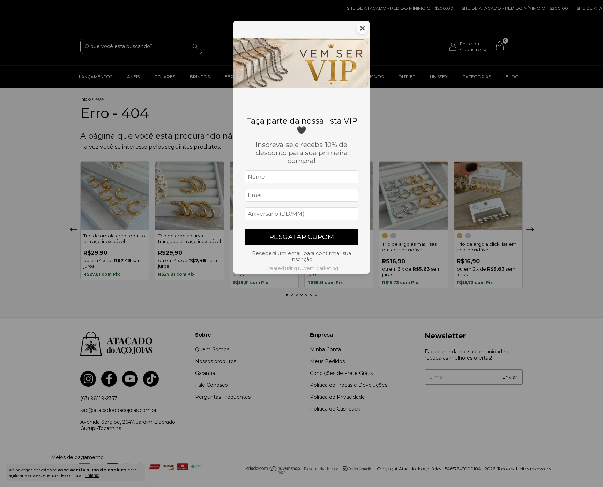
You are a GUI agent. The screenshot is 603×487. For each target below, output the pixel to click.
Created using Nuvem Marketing (301, 268)
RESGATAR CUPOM (301, 237)
